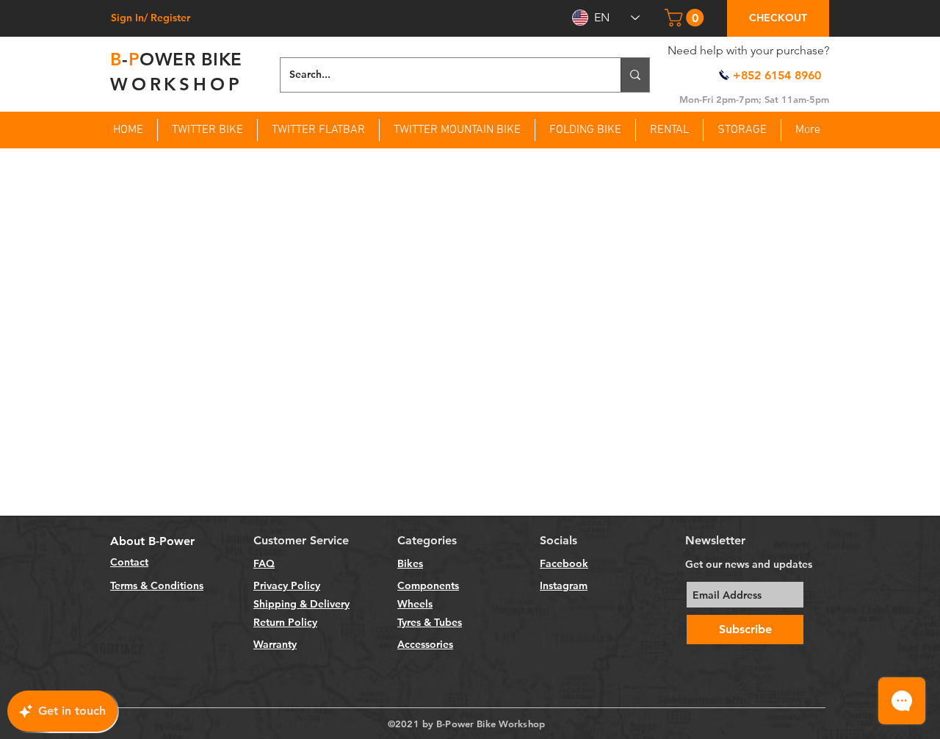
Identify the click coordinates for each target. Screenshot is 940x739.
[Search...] (635, 75)
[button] (686, 17)
